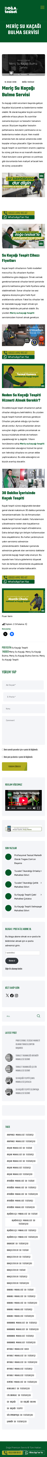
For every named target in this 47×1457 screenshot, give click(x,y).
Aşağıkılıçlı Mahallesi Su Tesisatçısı (23, 1222)
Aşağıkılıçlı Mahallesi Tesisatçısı (22, 1237)
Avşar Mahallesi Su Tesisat (19, 1148)
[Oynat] (8, 808)
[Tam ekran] (38, 808)
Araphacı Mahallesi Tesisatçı (20, 1135)
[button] (15, 478)
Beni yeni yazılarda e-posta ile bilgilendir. (18, 757)
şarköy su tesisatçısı (17, 1421)
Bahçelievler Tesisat (16, 1270)
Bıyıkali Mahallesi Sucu (18, 1349)
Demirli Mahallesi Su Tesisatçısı (22, 1382)
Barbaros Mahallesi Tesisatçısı (21, 1342)
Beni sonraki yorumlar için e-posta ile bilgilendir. (21, 750)
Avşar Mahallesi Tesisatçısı (20, 1174)
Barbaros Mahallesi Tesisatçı (20, 1336)
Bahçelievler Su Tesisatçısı (19, 1263)
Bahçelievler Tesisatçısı (18, 1283)
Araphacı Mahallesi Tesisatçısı (21, 1141)
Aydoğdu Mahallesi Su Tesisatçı (21, 1187)
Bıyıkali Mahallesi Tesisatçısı (20, 1375)
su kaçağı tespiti (15, 1408)
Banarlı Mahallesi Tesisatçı (19, 1309)
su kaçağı (11, 1402)
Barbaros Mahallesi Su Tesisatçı (22, 1323)
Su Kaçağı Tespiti (19, 647)
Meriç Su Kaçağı (17, 652)
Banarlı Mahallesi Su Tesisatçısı (22, 1303)
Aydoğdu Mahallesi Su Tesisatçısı (22, 1194)
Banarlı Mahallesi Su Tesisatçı (21, 1296)
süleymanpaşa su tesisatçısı (20, 1415)
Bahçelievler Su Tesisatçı (19, 1257)
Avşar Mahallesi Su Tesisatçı (20, 1154)
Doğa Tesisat (28, 82)
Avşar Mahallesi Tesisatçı (19, 1168)
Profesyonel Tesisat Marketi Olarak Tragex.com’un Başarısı (27, 859)
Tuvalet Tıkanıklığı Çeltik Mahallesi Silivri (26, 885)
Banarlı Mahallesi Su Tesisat (20, 1290)
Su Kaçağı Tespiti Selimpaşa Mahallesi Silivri (27, 908)
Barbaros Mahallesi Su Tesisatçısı (23, 1329)
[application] (23, 800)
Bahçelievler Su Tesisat (18, 1250)
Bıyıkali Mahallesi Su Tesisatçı (21, 1356)
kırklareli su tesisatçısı (18, 1388)
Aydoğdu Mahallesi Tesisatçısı (21, 1207)
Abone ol (12, 961)
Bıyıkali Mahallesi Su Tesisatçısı (22, 1362)
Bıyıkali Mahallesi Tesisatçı (20, 1369)
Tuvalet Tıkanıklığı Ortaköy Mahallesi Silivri (27, 873)
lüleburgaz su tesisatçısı (19, 1395)
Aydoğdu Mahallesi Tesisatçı (20, 1201)
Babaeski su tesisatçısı (17, 1243)
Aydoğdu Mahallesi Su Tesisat (21, 1181)
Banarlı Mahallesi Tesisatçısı (20, 1316)
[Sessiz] (34, 808)
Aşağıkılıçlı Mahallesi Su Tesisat (22, 1214)
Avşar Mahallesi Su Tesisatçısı (21, 1161)
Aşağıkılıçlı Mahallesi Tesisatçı (21, 1230)
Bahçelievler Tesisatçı (17, 1277)
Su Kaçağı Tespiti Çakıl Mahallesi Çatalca (25, 897)
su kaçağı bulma (28, 1402)
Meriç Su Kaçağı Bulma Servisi (24, 656)
